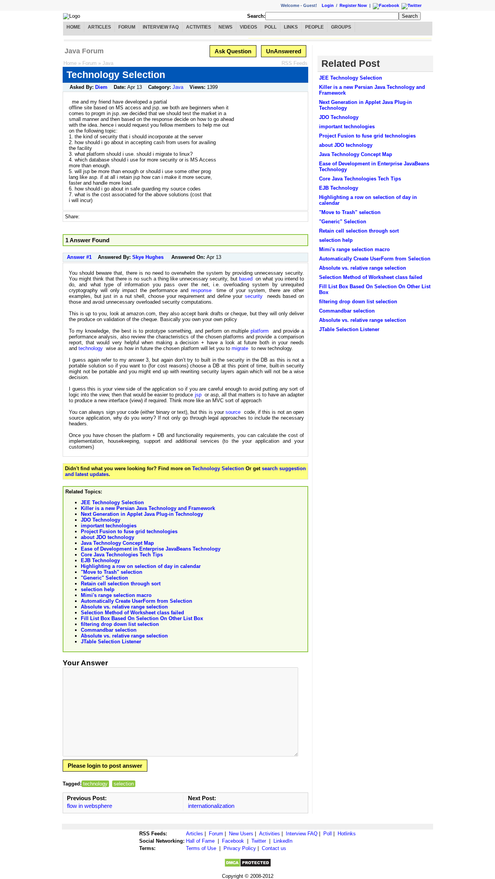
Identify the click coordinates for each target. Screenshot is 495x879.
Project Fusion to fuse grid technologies (129, 531)
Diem (101, 87)
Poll (271, 27)
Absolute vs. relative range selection (124, 607)
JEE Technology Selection (112, 502)
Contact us (274, 848)
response (201, 290)
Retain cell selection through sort (120, 584)
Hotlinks (347, 833)
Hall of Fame (200, 841)
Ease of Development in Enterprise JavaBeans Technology (150, 549)
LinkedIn (282, 841)
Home (73, 27)
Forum (126, 27)
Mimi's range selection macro (116, 595)
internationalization (211, 805)
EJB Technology (100, 560)
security (254, 296)
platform (260, 331)
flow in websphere (89, 805)
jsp (198, 395)
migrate (240, 348)
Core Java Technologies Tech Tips (122, 555)
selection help (97, 589)
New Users (241, 833)
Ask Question (233, 51)
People (314, 27)
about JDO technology (107, 537)
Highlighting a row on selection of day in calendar (141, 566)
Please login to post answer (105, 765)
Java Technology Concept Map (117, 543)
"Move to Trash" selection (111, 572)
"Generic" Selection (104, 578)
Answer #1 (79, 257)
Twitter (258, 841)
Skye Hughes (148, 257)
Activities (198, 27)
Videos (248, 27)
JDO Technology (100, 520)
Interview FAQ (161, 27)
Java (107, 63)
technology (91, 348)
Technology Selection (218, 468)
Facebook (233, 841)
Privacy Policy (240, 848)
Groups (341, 27)
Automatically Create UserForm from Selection (136, 601)
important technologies (109, 526)
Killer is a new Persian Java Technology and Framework (148, 508)
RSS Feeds (294, 63)
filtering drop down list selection (120, 624)
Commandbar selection (109, 630)
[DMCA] (247, 866)
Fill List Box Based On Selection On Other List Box (142, 618)
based (246, 279)
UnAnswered (283, 51)
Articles (99, 27)
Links (291, 27)
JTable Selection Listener (111, 641)
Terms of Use (201, 848)
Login (328, 5)
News (225, 27)
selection (124, 784)
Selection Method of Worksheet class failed (132, 612)
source (233, 412)
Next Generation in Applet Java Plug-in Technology (142, 514)
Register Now (353, 5)
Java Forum (84, 51)
